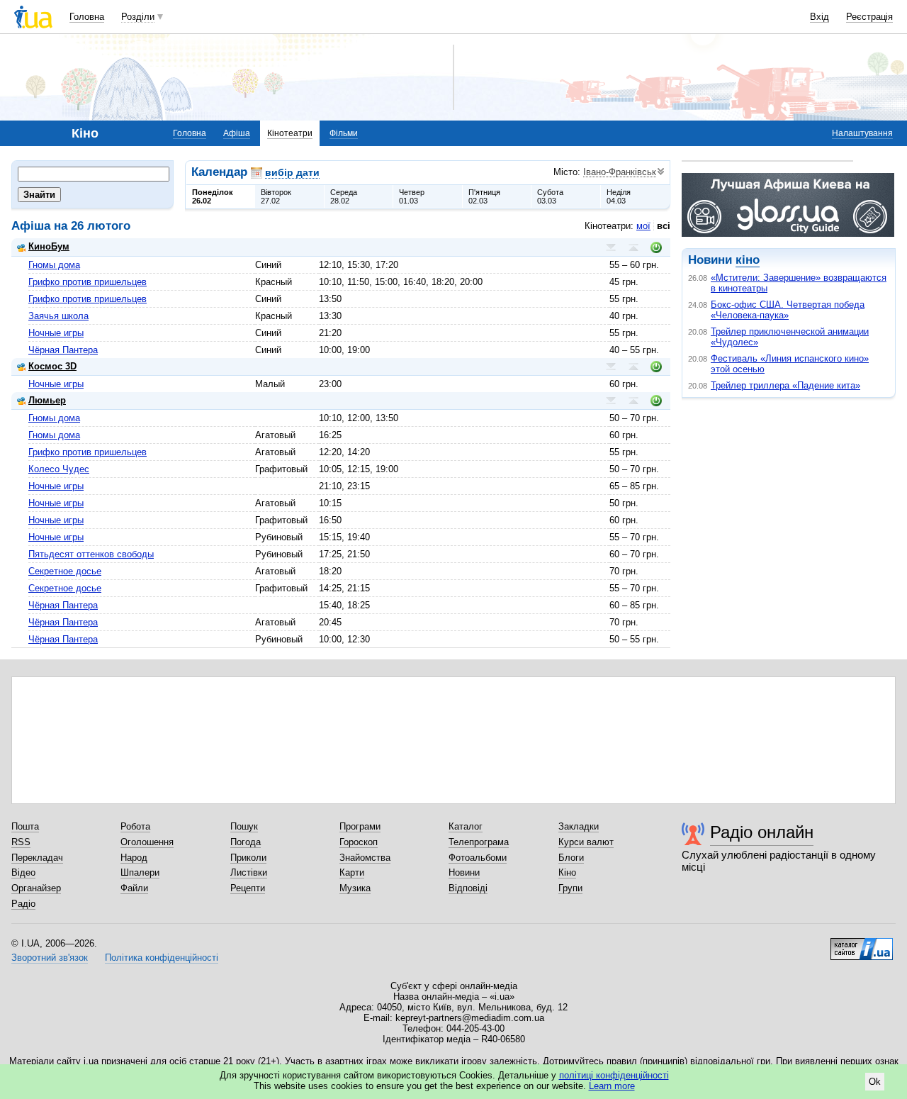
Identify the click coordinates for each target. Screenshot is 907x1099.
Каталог (466, 826)
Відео (23, 872)
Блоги (571, 857)
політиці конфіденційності (614, 1075)
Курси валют (586, 842)
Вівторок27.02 (276, 196)
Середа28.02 (343, 196)
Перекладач (37, 857)
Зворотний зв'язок (49, 957)
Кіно (567, 872)
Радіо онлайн (761, 832)
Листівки (248, 872)
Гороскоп (358, 842)
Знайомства (364, 857)
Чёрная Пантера (63, 350)
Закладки (578, 826)
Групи (570, 888)
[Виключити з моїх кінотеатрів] (656, 247)
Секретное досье (64, 571)
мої (643, 226)
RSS (20, 842)
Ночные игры (56, 333)
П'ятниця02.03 (484, 196)
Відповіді (468, 888)
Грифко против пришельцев (87, 282)
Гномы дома (54, 265)
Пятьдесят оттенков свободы (91, 554)
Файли (134, 888)
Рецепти (247, 888)
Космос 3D (52, 366)
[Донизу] (610, 247)
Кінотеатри (289, 133)
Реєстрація (869, 16)
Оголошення (147, 842)
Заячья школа (58, 316)
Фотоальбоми (478, 857)
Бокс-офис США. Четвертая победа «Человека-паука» (787, 309)
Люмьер (47, 400)
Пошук (244, 826)
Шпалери (139, 872)
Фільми (343, 133)
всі (663, 226)
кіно (748, 260)
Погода (245, 842)
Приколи (248, 857)
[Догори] (633, 247)
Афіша (236, 133)
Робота (135, 826)
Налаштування (862, 133)
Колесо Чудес (58, 469)
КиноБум (48, 246)
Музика (355, 888)
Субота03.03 (550, 196)
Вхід (819, 16)
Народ (133, 857)
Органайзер (36, 888)
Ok (875, 1081)
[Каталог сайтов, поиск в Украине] (861, 943)
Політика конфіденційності (161, 957)
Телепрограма (479, 842)
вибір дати (292, 172)
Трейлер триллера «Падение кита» (785, 385)
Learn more (612, 1086)
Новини (464, 872)
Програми (360, 826)
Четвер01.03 (411, 196)
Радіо (23, 903)
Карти (351, 872)
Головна (86, 16)
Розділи (137, 16)
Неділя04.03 (619, 196)
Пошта (25, 826)
